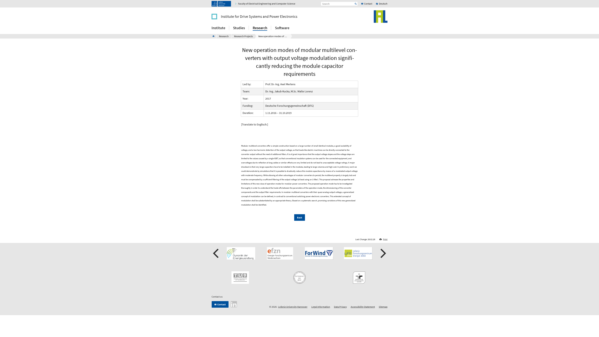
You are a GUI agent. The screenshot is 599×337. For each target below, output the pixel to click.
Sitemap (383, 306)
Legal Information (320, 306)
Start (356, 4)
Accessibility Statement (363, 306)
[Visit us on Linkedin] (234, 303)
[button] (216, 253)
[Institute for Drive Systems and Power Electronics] (212, 36)
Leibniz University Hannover (292, 306)
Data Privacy (340, 306)
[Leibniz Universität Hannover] (221, 4)
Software (282, 27)
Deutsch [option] (383, 3)
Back (299, 217)
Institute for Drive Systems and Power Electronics (259, 16)
